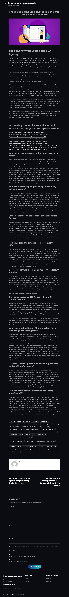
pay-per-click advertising (33, 443)
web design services (35, 431)
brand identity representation (17, 441)
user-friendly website (15, 449)
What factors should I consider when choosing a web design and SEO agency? (34, 145)
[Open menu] (64, 3)
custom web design (40, 441)
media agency (55, 424)
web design (52, 429)
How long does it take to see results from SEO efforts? (26, 139)
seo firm (39, 426)
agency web (12, 421)
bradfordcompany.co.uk (22, 2)
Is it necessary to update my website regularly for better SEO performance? (33, 147)
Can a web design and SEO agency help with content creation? (29, 143)
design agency (26, 421)
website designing (27, 437)
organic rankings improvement (17, 443)
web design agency (14, 431)
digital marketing (45, 421)
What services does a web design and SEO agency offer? (27, 132)
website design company (40, 434)
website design (28, 434)
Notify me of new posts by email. (19, 561)
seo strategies (33, 446)
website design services (15, 437)
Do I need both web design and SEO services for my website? (28, 141)
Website (11, 539)
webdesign (54, 431)
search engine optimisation (47, 443)
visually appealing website (28, 449)
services (41, 446)
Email (11, 532)
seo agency (16, 426)
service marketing (35, 429)
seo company (24, 426)
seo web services (25, 429)
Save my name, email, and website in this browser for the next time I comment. (34, 546)
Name (11, 525)
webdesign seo (13, 434)
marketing (26, 424)
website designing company (41, 437)
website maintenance (15, 451)
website (21, 434)
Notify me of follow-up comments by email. (22, 556)
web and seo (44, 429)
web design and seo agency (51, 449)
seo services (46, 426)
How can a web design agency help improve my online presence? (30, 135)
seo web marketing (14, 429)
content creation (30, 441)
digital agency (35, 421)
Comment (12, 507)
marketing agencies (35, 424)
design (19, 421)
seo (10, 426)
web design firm (25, 431)
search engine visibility (15, 446)
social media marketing (50, 446)
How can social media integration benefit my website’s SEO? (28, 149)
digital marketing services (16, 424)
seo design (32, 426)
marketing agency (46, 424)
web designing (46, 431)
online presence (51, 441)
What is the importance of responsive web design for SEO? (28, 137)
